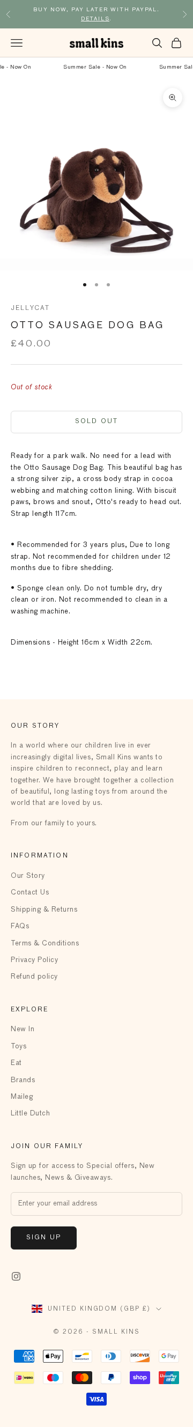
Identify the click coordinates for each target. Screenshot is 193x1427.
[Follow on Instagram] (16, 1276)
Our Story (28, 876)
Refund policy (34, 976)
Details (95, 18)
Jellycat (30, 308)
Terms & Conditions (45, 943)
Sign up (43, 1237)
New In (22, 1029)
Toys (18, 1046)
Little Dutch (30, 1113)
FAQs (20, 926)
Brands (23, 1080)
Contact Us (30, 892)
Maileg (22, 1096)
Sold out (96, 421)
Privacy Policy (34, 960)
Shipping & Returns (44, 909)
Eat (16, 1063)
